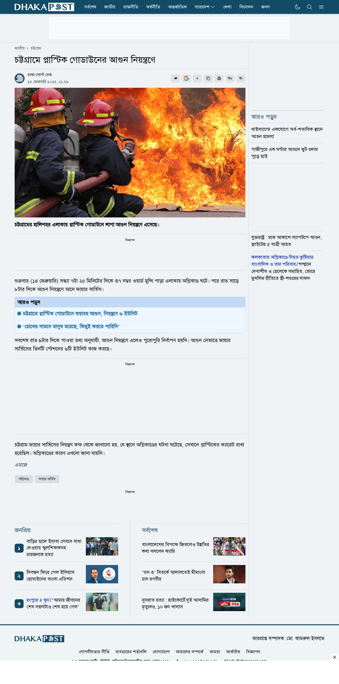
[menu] (319, 7)
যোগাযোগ (161, 651)
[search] (309, 7)
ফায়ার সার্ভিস (47, 479)
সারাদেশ (202, 7)
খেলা (227, 7)
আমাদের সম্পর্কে (189, 651)
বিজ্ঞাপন (253, 651)
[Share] (175, 78)
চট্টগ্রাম (36, 48)
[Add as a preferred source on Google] (186, 78)
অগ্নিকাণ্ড (24, 479)
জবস (265, 7)
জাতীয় (109, 7)
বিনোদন (246, 7)
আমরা (214, 651)
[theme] (298, 7)
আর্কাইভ (233, 651)
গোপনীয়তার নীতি (94, 651)
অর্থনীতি (153, 7)
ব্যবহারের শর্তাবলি (131, 651)
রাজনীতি (130, 7)
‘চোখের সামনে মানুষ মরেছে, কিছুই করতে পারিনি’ (71, 326)
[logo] (44, 7)
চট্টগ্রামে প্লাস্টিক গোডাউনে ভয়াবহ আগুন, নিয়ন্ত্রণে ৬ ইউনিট (80, 313)
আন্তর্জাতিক (177, 7)
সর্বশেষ (90, 7)
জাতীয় (20, 48)
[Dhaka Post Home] (39, 638)
